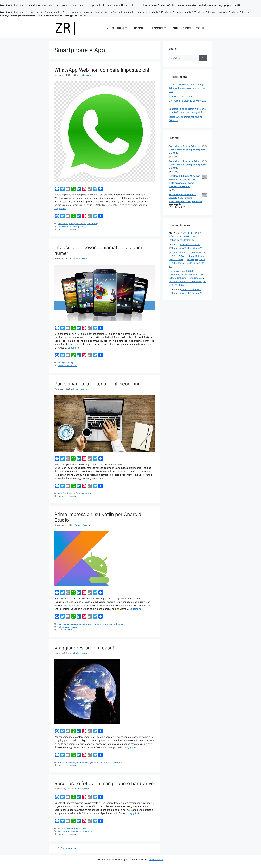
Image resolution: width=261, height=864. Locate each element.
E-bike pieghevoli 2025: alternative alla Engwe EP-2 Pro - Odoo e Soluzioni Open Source (186, 274)
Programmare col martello (82, 624)
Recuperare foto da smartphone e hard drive (104, 783)
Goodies (80, 762)
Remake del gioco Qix (180, 96)
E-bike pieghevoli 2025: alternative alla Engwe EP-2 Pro (187, 263)
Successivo (68, 848)
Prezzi (175, 28)
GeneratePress (156, 859)
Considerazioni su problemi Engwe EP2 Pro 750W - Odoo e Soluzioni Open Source (187, 256)
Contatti (187, 28)
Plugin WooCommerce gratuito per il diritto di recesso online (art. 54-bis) (187, 88)
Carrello (200, 28)
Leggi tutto (60, 208)
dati (59, 831)
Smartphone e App (77, 223)
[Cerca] (203, 58)
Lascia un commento (67, 229)
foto (67, 831)
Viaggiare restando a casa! (84, 648)
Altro (60, 493)
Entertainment (69, 762)
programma (76, 831)
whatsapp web (77, 226)
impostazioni (63, 226)
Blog (60, 762)
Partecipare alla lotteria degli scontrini (96, 383)
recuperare (87, 831)
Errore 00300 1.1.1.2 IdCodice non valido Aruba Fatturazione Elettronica (185, 236)
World (121, 762)
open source (63, 624)
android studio (64, 627)
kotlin (74, 627)
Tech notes (138, 28)
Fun (64, 493)
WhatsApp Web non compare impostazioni (101, 70)
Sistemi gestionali (115, 28)
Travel (115, 762)
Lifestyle (71, 493)
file (63, 831)
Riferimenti (157, 28)
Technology (92, 223)
